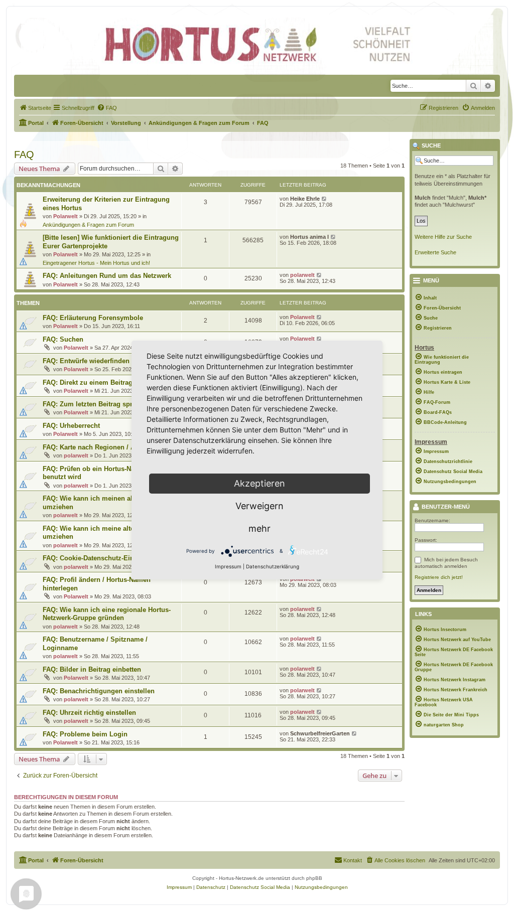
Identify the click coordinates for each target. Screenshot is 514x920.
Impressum (228, 566)
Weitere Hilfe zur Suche (443, 237)
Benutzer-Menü (445, 507)
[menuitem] (35, 108)
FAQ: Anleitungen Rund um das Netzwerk (107, 275)
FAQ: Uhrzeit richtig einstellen (89, 712)
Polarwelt (65, 216)
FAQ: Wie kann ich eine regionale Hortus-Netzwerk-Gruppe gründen (107, 614)
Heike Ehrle (305, 199)
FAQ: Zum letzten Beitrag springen (96, 404)
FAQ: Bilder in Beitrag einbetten (92, 669)
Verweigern (259, 506)
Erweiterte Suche (435, 252)
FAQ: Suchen (63, 339)
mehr (259, 528)
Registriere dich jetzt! (439, 577)
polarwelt (302, 275)
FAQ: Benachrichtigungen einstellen (99, 691)
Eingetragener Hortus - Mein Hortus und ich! (96, 263)
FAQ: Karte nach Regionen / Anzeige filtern (109, 447)
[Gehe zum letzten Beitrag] (324, 199)
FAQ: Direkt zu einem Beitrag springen (102, 382)
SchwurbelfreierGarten (320, 733)
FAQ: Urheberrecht (71, 425)
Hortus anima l (309, 237)
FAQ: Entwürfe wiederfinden (86, 361)
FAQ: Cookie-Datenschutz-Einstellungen (105, 558)
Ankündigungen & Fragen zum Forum (88, 225)
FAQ (24, 154)
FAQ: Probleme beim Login (85, 734)
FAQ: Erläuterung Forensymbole (93, 318)
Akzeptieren (259, 483)
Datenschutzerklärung (272, 566)
